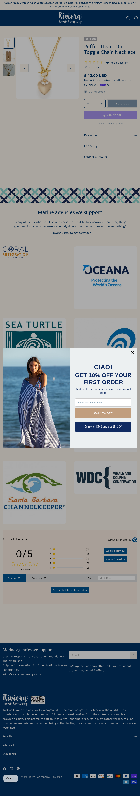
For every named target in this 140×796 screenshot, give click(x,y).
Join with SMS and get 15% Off (103, 426)
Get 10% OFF (103, 413)
